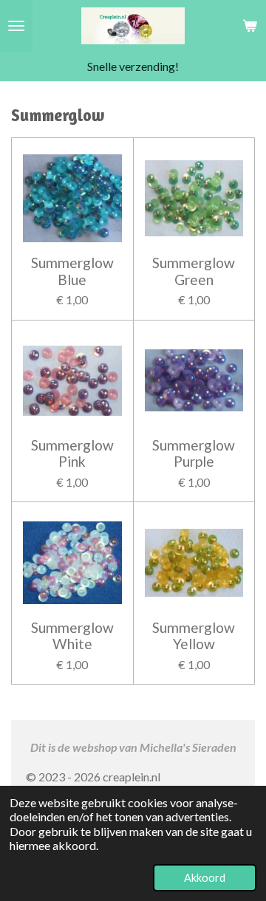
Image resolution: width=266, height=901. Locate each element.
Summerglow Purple (193, 453)
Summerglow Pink (72, 453)
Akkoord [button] (204, 877)
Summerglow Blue (72, 271)
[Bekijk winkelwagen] (249, 26)
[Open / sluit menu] (16, 26)
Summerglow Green (193, 271)
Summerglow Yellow (193, 636)
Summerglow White (72, 636)
